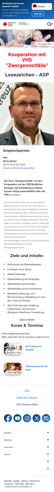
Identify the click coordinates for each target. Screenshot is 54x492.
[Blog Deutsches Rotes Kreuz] (46, 418)
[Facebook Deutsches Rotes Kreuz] (8, 418)
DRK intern (29, 483)
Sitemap (24, 480)
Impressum (8, 483)
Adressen (8, 480)
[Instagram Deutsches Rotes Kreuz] (27, 418)
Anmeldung (15, 194)
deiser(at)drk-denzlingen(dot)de (18, 167)
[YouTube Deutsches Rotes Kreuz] (17, 418)
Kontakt (16, 480)
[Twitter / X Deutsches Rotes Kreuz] (37, 418)
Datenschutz (35, 480)
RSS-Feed (19, 483)
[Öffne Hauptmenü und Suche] (50, 24)
